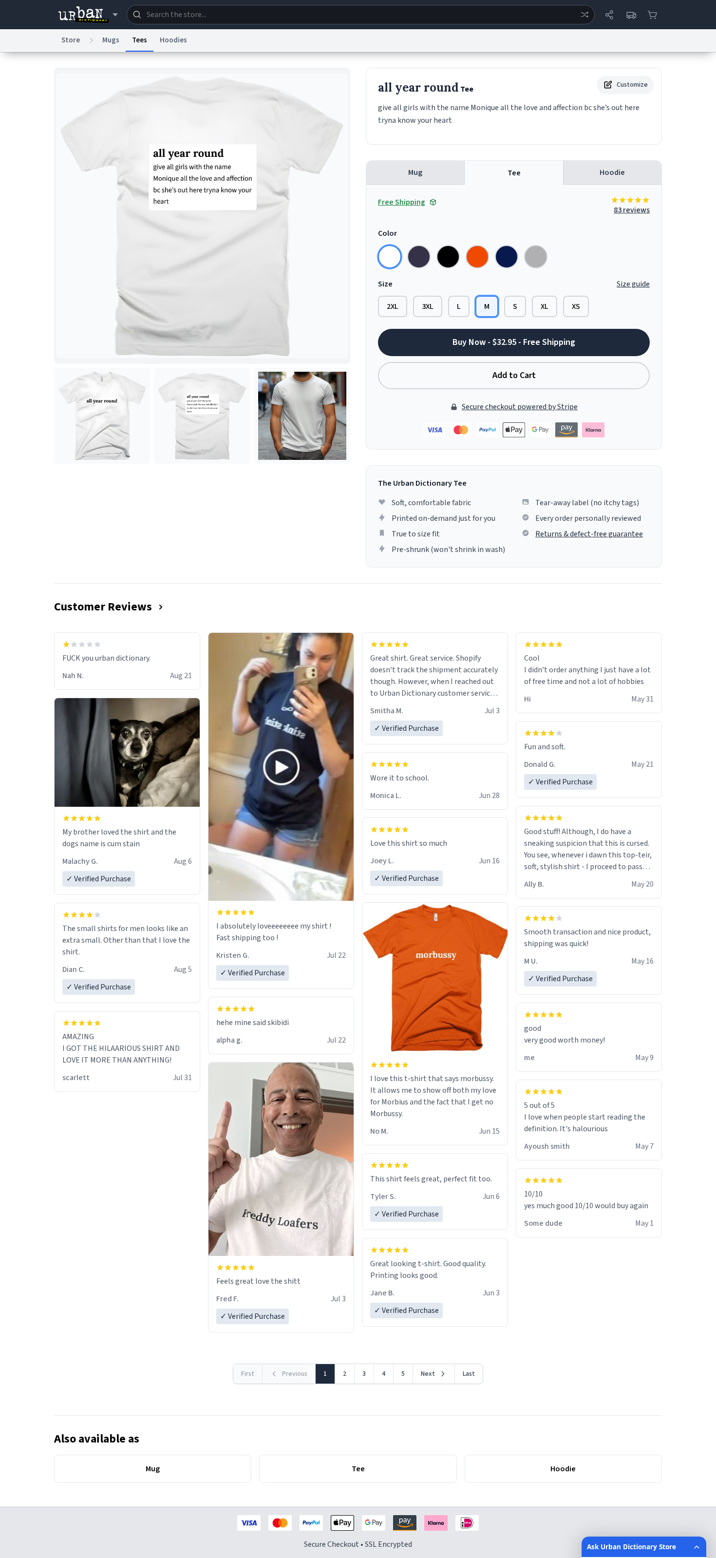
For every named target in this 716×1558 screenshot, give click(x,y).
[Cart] (652, 14)
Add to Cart (514, 375)
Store (70, 40)
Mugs (110, 40)
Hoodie (612, 172)
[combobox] (361, 14)
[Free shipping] (631, 14)
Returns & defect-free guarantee (589, 534)
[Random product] (584, 14)
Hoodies (173, 40)
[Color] (389, 256)
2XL (392, 306)
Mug (415, 172)
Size (385, 284)
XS (576, 306)
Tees (139, 40)
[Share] (609, 14)
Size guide (633, 284)
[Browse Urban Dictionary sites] (88, 14)
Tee (514, 173)
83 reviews (632, 210)
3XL (427, 306)
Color (387, 233)
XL (544, 306)
